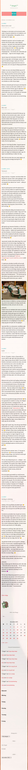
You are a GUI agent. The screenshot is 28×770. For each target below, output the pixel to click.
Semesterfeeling (13, 681)
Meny (14, 13)
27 (3, 638)
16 (14, 632)
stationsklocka (16, 408)
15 (10, 632)
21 (7, 635)
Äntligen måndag (7, 499)
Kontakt (4, 749)
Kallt (3, 351)
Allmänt (4, 23)
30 (14, 638)
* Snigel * (14, 6)
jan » (6, 642)
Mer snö (4, 108)
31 (17, 638)
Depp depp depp (13, 651)
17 (17, 632)
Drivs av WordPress (11, 765)
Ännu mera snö (6, 26)
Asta (3, 655)
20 (3, 635)
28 (7, 638)
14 (7, 632)
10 (17, 630)
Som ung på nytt (13, 666)
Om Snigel (4, 745)
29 (10, 638)
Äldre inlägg (5, 595)
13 (3, 632)
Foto (8, 168)
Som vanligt (12, 674)
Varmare (4, 171)
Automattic (17, 767)
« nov (3, 642)
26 (24, 635)
